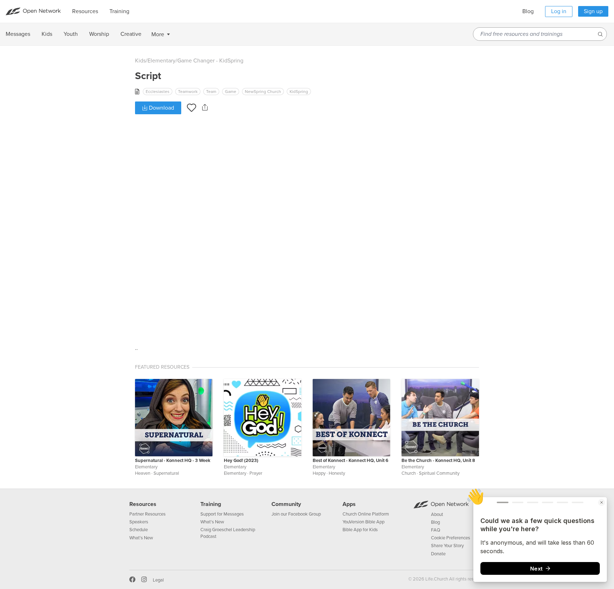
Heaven (142, 473)
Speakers (138, 522)
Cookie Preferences (450, 538)
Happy (319, 473)
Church (409, 473)
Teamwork (188, 91)
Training (210, 504)
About (437, 514)
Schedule (138, 530)
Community (286, 504)
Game (230, 91)
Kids (140, 60)
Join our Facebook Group (296, 514)
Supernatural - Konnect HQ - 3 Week (172, 460)
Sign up (593, 11)
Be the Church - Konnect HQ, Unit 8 (438, 460)
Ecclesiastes (157, 91)
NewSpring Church (263, 91)
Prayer (255, 473)
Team (211, 91)
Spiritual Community (439, 473)
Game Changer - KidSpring (210, 60)
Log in (558, 11)
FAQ (435, 530)
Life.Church (436, 579)
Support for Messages (222, 514)
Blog (528, 11)
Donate (438, 554)
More (157, 34)
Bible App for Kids (360, 530)
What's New (141, 538)
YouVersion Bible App (363, 522)
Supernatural (166, 473)
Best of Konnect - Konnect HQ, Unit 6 (350, 460)
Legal (158, 580)
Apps (349, 504)
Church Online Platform (366, 514)
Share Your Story (447, 546)
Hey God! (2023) (241, 460)
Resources (142, 504)
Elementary (161, 60)
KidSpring (299, 91)
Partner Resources (147, 514)
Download (160, 107)
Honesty (337, 473)
